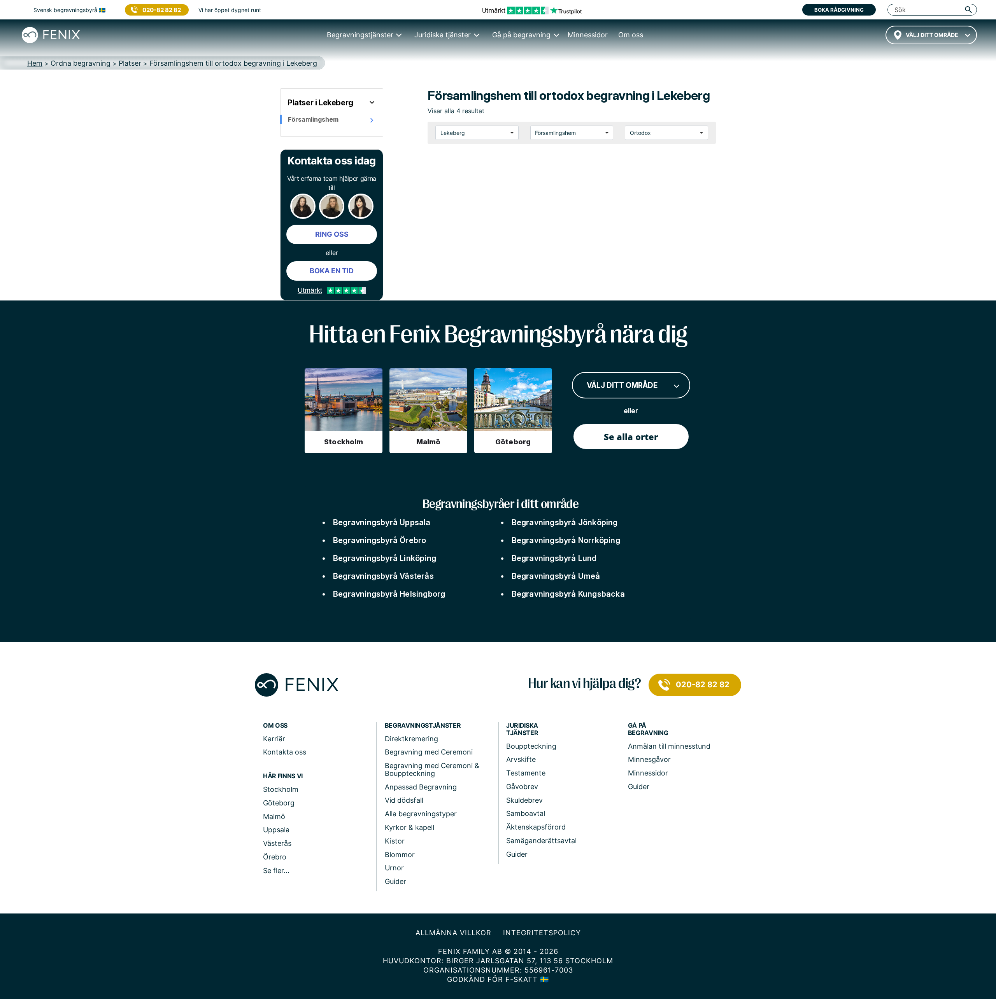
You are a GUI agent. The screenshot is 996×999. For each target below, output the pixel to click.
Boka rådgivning (839, 10)
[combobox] (931, 35)
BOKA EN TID (332, 271)
